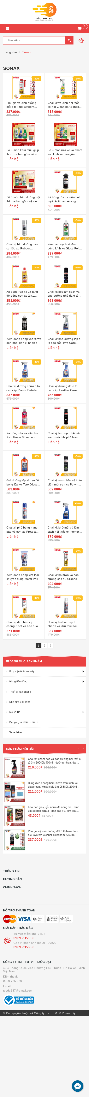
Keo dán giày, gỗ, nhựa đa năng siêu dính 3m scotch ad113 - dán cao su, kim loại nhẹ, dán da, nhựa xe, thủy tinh (55, 811)
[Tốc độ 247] (44, 12)
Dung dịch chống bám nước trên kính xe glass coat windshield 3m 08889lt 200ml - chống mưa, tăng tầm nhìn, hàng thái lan (55, 786)
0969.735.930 (23, 938)
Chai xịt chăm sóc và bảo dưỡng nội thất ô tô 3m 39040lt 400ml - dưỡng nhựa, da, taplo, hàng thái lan (56, 762)
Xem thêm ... (16, 732)
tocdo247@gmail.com (18, 990)
